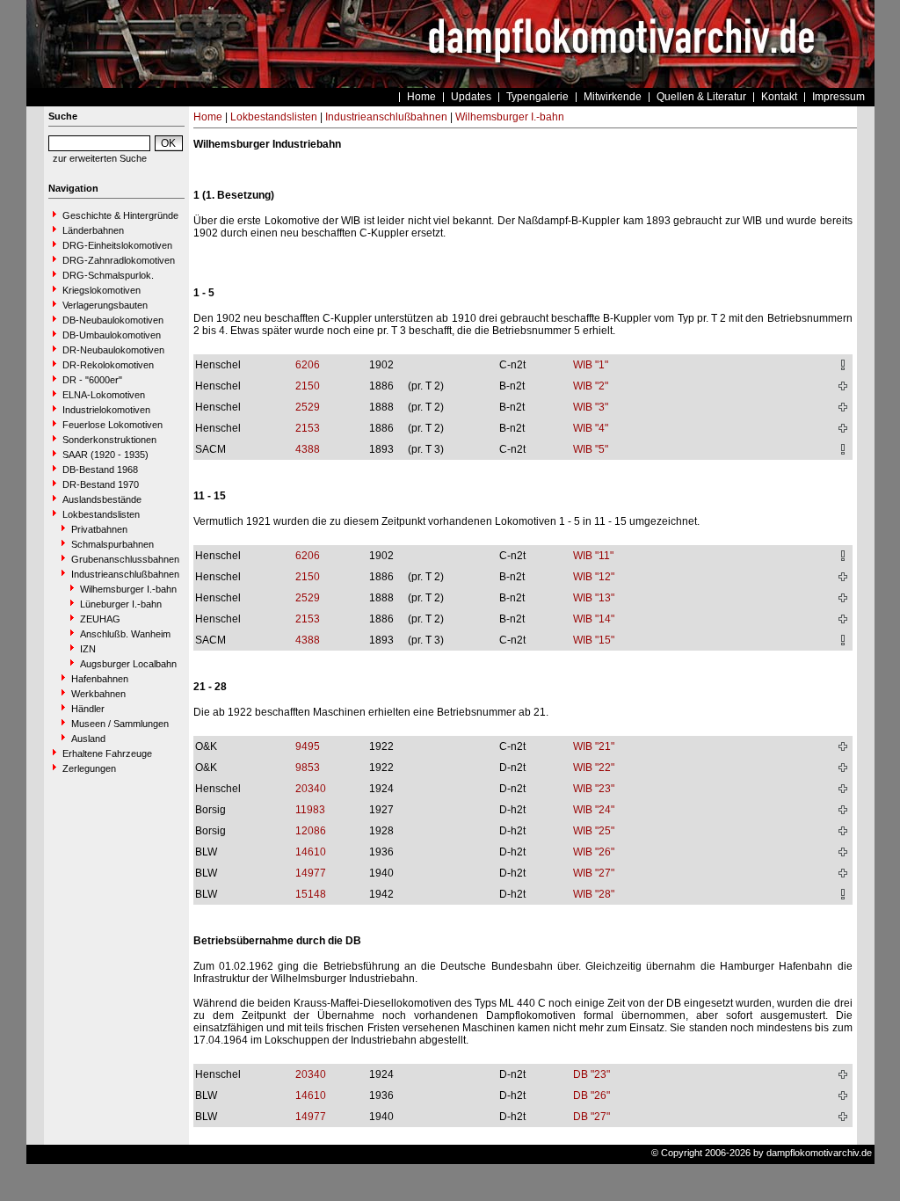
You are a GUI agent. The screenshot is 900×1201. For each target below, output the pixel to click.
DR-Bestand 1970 (100, 484)
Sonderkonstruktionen (109, 439)
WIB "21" (593, 746)
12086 (310, 831)
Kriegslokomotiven (101, 290)
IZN (88, 649)
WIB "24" (593, 810)
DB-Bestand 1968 (100, 469)
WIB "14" (593, 619)
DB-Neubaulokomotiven (112, 320)
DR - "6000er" (92, 380)
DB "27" (591, 1116)
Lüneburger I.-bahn (121, 604)
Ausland (88, 738)
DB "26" (591, 1095)
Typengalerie (537, 97)
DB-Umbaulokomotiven (111, 335)
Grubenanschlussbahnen (125, 559)
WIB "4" (590, 428)
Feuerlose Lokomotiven (112, 424)
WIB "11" (593, 556)
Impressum (838, 97)
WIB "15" (593, 640)
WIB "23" (593, 788)
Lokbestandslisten (101, 514)
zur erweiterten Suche (100, 158)
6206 (307, 365)
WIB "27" (593, 873)
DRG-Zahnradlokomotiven (118, 260)
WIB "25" (593, 831)
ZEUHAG (100, 619)
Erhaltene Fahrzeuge (107, 753)
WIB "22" (593, 767)
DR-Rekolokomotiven (108, 365)
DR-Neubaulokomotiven (113, 350)
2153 (307, 428)
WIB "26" (593, 852)
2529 (307, 407)
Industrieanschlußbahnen (125, 574)
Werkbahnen (98, 693)
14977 (310, 873)
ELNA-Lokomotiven (103, 394)
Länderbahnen (93, 230)
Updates (471, 97)
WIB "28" (593, 894)
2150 (307, 386)
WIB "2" (590, 386)
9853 (307, 767)
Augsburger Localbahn (128, 664)
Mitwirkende (613, 97)
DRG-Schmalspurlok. (108, 275)
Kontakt (779, 97)
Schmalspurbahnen (112, 544)
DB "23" (591, 1074)
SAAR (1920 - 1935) (105, 454)
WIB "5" (590, 449)
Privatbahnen (99, 529)
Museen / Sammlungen (120, 723)
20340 (310, 788)
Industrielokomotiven (106, 409)
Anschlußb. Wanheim (125, 634)
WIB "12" (593, 577)
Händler (88, 708)
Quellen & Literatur (701, 97)
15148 (310, 894)
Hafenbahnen (99, 678)
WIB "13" (593, 598)
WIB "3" (590, 407)
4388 (307, 449)
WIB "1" (590, 365)
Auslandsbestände (102, 499)
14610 (310, 852)
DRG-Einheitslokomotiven (117, 245)
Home (421, 97)
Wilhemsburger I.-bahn (128, 589)
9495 (307, 746)
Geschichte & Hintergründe (120, 215)
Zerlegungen (89, 768)
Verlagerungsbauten (105, 305)
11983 (310, 810)
